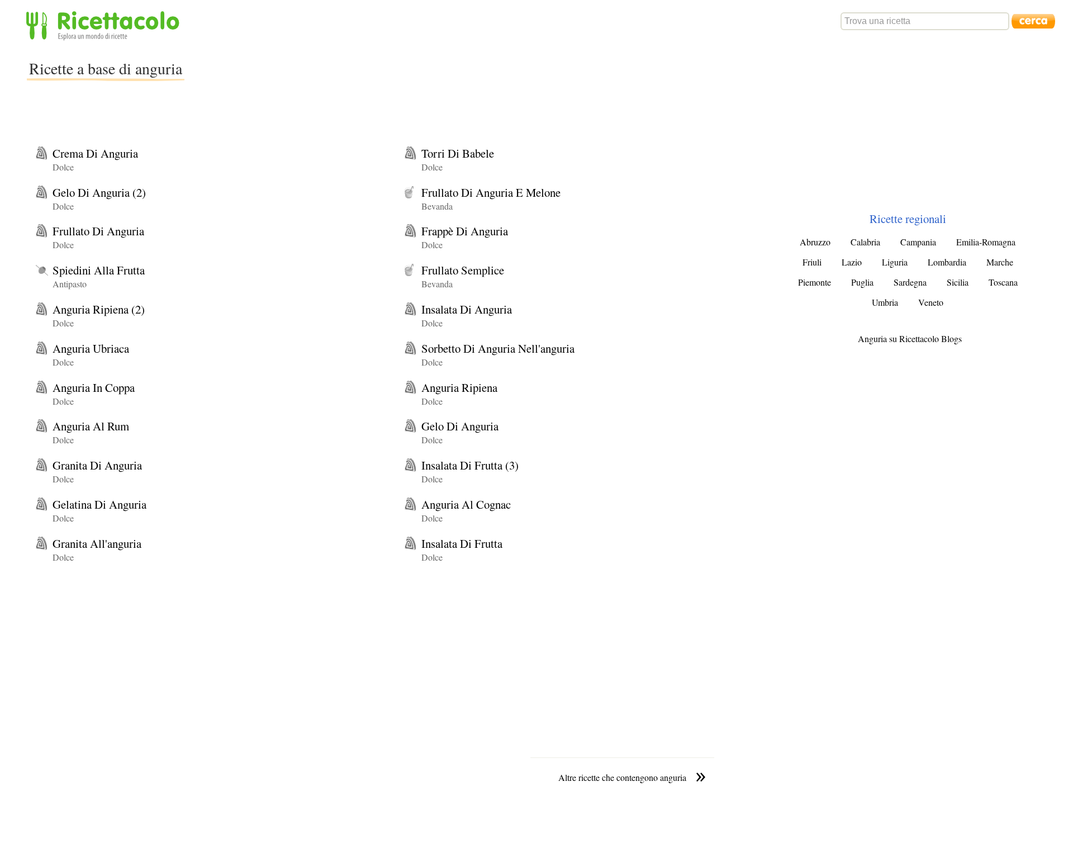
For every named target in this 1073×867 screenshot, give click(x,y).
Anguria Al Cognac (466, 504)
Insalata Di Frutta (461, 543)
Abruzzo (815, 242)
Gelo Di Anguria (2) (99, 192)
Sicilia (957, 282)
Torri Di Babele (457, 153)
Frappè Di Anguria (464, 231)
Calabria (865, 242)
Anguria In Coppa (94, 387)
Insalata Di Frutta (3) (470, 465)
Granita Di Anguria (97, 465)
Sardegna (910, 282)
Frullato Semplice (462, 270)
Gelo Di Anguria (459, 426)
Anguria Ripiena (459, 387)
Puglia (862, 282)
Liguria (895, 262)
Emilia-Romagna (985, 242)
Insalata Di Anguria (466, 309)
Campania (918, 242)
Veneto (930, 302)
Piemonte (814, 282)
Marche (999, 262)
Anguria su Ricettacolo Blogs (910, 338)
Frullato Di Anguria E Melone (491, 192)
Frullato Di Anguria (98, 231)
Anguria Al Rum (91, 426)
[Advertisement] (387, 75)
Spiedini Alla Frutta (99, 270)
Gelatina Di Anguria (99, 504)
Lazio (852, 262)
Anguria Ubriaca (91, 348)
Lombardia (947, 262)
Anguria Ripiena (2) (99, 309)
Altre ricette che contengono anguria (622, 777)
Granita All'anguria (97, 543)
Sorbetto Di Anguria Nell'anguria (498, 348)
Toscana (1003, 282)
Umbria (885, 302)
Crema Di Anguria (95, 153)
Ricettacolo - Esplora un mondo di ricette (105, 24)
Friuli (812, 262)
